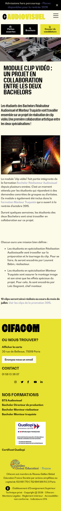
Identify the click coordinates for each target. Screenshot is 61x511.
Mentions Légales (11, 496)
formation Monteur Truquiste (18, 202)
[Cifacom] (24, 16)
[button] (8, 488)
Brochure (30, 30)
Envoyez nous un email (19, 359)
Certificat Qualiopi (13, 449)
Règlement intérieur (32, 496)
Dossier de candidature (50, 30)
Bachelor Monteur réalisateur (20, 409)
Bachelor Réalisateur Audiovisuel (37, 182)
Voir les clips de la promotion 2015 (30, 302)
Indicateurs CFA (38, 499)
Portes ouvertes (10, 30)
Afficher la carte (12, 347)
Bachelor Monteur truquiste (19, 414)
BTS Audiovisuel (12, 400)
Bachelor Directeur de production (22, 404)
